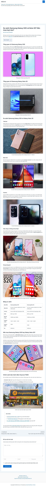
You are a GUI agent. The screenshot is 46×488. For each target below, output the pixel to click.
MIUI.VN (10, 36)
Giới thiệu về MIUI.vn (23, 475)
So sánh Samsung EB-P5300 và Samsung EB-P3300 (18, 420)
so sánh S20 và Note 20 (16, 425)
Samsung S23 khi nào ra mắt (13, 416)
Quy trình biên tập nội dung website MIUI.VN (23, 478)
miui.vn (3, 1)
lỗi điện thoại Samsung (13, 418)
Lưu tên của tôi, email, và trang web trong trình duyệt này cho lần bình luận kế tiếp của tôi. (21, 462)
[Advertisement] (23, 15)
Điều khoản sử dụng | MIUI (23, 477)
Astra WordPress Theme (30, 484)
